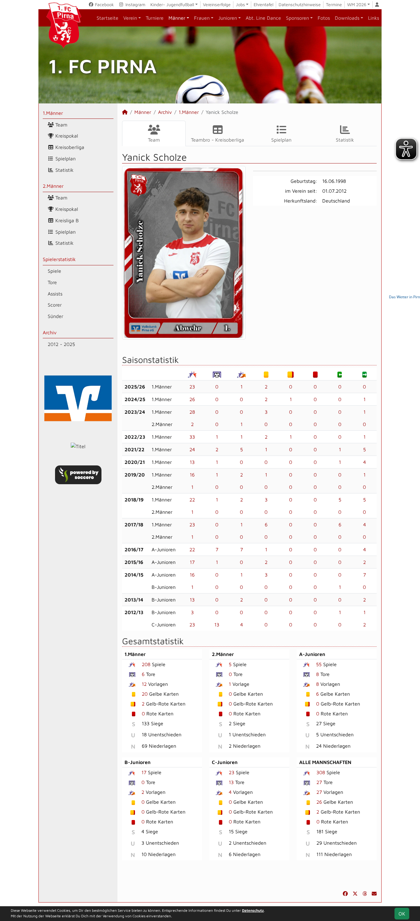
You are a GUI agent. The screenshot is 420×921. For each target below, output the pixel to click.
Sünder (55, 316)
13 (192, 462)
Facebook (104, 4)
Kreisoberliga (69, 147)
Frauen (202, 18)
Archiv (50, 332)
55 (319, 664)
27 (319, 782)
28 (192, 412)
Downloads (347, 18)
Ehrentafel (263, 4)
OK (401, 913)
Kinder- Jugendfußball (172, 4)
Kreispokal (66, 136)
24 (192, 449)
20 (145, 694)
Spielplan (65, 158)
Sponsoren (297, 18)
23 (192, 386)
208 (146, 664)
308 (320, 772)
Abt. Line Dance (263, 18)
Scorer (55, 305)
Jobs (240, 4)
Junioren (227, 18)
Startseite (107, 18)
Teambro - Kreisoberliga (217, 140)
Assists (55, 293)
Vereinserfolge (217, 4)
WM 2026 (356, 4)
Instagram (134, 4)
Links (373, 18)
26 (192, 399)
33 (192, 437)
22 (192, 499)
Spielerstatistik (59, 259)
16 (192, 474)
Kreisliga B (66, 220)
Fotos (324, 18)
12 (144, 684)
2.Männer (53, 186)
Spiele (54, 271)
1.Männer (53, 113)
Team (60, 124)
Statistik (63, 170)
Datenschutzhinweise (300, 4)
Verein (130, 18)
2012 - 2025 (61, 344)
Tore (52, 282)
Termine (334, 4)
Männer (176, 18)
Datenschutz (253, 910)
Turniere (155, 18)
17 (192, 562)
